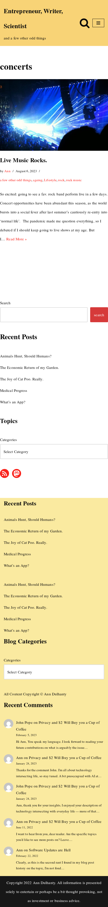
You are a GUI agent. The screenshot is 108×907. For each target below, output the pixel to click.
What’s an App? (12, 401)
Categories (8, 439)
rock (61, 180)
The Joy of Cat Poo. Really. (21, 378)
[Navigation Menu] (98, 23)
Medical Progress (13, 390)
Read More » (16, 238)
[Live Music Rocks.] (54, 115)
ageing (37, 180)
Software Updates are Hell (50, 849)
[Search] (84, 23)
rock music (74, 180)
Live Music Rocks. (23, 159)
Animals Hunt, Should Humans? (25, 355)
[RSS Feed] (4, 473)
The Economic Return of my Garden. (29, 367)
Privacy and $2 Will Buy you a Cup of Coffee (65, 757)
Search (5, 302)
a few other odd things (15, 180)
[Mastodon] (16, 473)
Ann (7, 171)
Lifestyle (50, 180)
